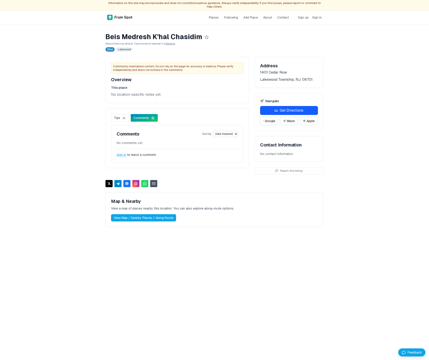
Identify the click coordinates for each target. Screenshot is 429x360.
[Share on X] (109, 183)
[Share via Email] (153, 183)
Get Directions (291, 110)
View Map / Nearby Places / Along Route (143, 218)
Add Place (250, 17)
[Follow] (207, 37)
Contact (283, 17)
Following (231, 17)
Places (214, 17)
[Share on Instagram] (135, 183)
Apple (311, 121)
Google (270, 121)
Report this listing (291, 171)
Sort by (206, 134)
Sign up (303, 17)
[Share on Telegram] (118, 183)
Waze (291, 121)
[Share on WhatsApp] (144, 183)
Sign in (317, 17)
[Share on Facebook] (126, 183)
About (267, 17)
